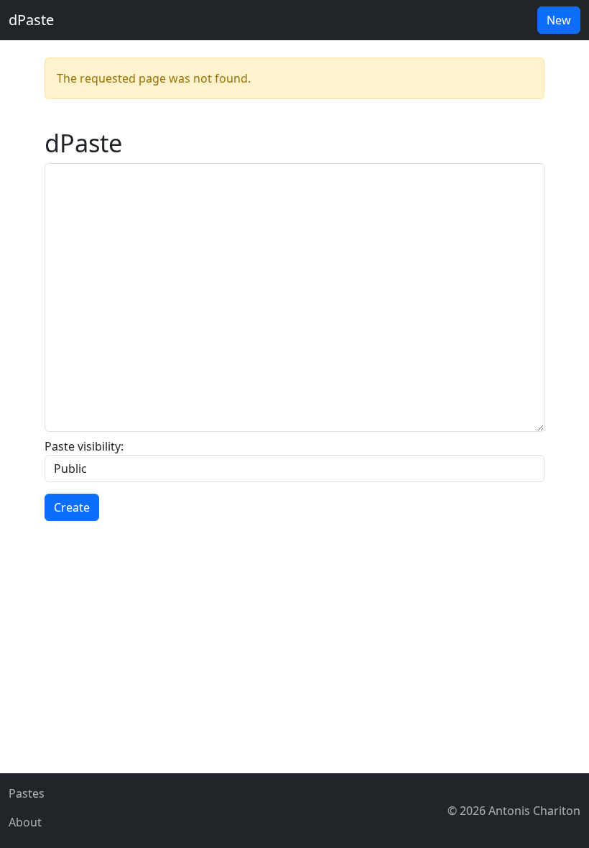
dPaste (31, 19)
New (559, 20)
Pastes (27, 793)
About (25, 822)
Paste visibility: (84, 446)
